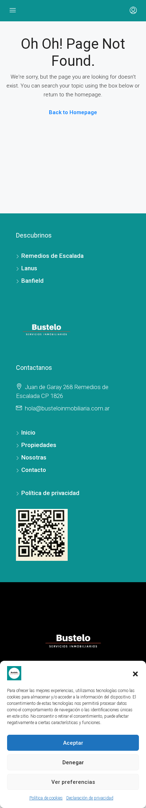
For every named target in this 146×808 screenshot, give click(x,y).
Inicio (28, 432)
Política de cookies (46, 798)
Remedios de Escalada (52, 255)
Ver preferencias (73, 782)
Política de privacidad (50, 492)
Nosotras (33, 457)
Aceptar (73, 743)
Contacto (33, 469)
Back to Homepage (73, 112)
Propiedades (38, 444)
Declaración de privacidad (89, 798)
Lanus (29, 268)
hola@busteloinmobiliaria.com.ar (67, 408)
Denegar (73, 762)
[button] (135, 673)
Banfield (32, 280)
